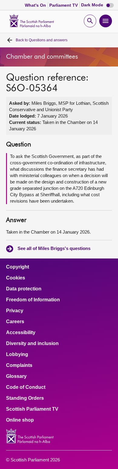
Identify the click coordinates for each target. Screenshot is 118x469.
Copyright (17, 267)
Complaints (19, 365)
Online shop (20, 420)
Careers (15, 321)
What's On (36, 5)
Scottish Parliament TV (32, 409)
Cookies (15, 278)
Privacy (14, 310)
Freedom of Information (33, 299)
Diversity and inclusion (32, 343)
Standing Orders (25, 398)
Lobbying (17, 354)
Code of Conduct (25, 387)
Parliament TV (64, 5)
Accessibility (20, 332)
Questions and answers (41, 40)
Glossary (16, 376)
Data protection (23, 288)
